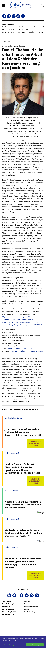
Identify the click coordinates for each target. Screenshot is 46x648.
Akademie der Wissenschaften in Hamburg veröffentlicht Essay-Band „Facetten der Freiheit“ (23, 533)
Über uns (27, 601)
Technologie (6, 601)
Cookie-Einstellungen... (9, 645)
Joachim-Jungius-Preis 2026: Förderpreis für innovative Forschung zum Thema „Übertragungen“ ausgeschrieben (22, 468)
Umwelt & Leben (8, 609)
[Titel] (4, 16)
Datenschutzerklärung (31, 606)
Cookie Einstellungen (30, 612)
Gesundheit (6, 606)
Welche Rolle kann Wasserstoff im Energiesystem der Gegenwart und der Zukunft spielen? (22, 504)
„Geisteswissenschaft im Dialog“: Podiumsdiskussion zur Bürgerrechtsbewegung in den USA (22, 432)
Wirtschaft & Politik (9, 612)
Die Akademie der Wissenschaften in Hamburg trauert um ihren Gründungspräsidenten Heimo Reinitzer (22, 563)
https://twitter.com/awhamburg (20, 348)
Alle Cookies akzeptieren (35, 645)
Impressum (27, 604)
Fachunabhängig (8, 614)
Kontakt (26, 609)
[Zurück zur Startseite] (22, 5)
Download (34, 136)
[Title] (14, 16)
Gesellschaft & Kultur (10, 604)
